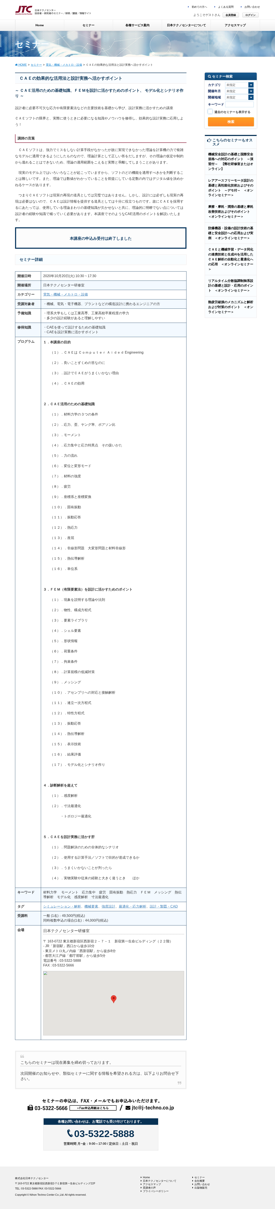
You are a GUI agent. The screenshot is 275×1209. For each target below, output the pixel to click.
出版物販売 (200, 1187)
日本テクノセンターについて (159, 1180)
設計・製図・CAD (164, 906)
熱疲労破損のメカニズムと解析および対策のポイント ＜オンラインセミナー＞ (230, 307)
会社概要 (199, 1180)
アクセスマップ (152, 1184)
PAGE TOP (264, 1169)
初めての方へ (199, 6)
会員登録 (231, 15)
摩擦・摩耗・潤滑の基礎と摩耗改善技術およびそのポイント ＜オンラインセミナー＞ (230, 211)
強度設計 (108, 906)
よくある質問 (225, 6)
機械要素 (91, 906)
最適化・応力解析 (132, 906)
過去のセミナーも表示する (232, 112)
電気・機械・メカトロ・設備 (65, 294)
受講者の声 (149, 1187)
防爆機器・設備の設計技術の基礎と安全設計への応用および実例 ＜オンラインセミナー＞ (230, 233)
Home (146, 1177)
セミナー (199, 1177)
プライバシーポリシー (156, 1191)
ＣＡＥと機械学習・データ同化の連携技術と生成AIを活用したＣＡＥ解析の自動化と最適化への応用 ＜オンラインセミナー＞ (230, 259)
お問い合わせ (252, 6)
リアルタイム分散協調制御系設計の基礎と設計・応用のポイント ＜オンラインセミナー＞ (230, 285)
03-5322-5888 (104, 1133)
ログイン (250, 15)
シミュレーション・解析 (62, 906)
